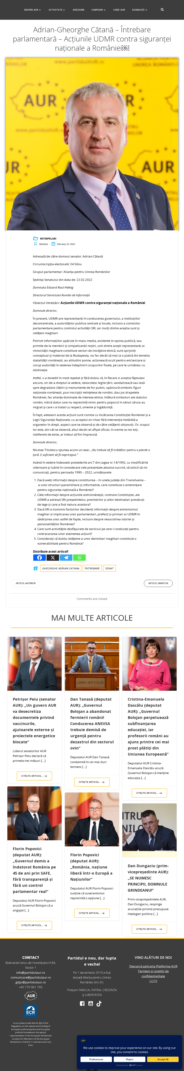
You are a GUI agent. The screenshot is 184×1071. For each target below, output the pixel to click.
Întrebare (92, 568)
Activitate (55, 9)
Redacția (43, 244)
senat (109, 568)
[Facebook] (39, 557)
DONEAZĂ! (138, 9)
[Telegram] (66, 557)
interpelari (48, 238)
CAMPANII (97, 9)
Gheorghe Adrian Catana (60, 568)
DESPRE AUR (31, 9)
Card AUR (119, 9)
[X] (53, 557)
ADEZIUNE (78, 9)
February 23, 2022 (66, 244)
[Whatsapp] (79, 557)
